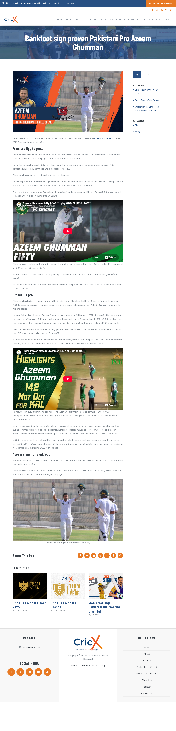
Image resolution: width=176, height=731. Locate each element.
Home (147, 647)
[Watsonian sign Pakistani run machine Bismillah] (106, 586)
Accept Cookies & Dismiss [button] (160, 3)
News (137, 131)
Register (147, 686)
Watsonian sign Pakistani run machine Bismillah (105, 607)
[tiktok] (47, 672)
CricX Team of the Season (64, 605)
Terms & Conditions (80, 665)
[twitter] (20, 672)
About (147, 653)
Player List (147, 680)
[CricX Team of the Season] (68, 586)
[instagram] (29, 672)
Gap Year (146, 660)
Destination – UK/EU (147, 667)
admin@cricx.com (31, 647)
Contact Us (146, 693)
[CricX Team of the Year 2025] (30, 586)
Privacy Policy (98, 665)
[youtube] (38, 672)
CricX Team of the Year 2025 (29, 605)
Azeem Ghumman (102, 138)
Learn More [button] (70, 3)
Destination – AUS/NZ (147, 673)
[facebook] (11, 672)
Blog (137, 125)
